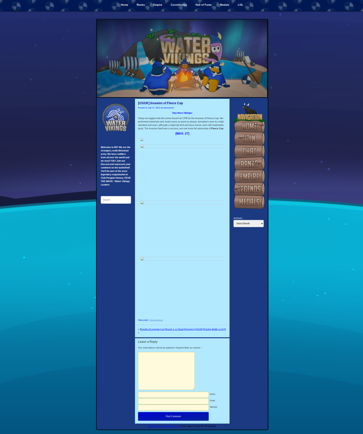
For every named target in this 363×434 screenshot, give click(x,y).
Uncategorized (156, 320)
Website (213, 407)
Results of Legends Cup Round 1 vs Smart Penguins (167, 329)
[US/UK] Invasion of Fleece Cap (160, 103)
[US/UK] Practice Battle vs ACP (210, 329)
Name (212, 394)
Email (212, 400)
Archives (237, 218)
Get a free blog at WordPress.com (163, 426)
